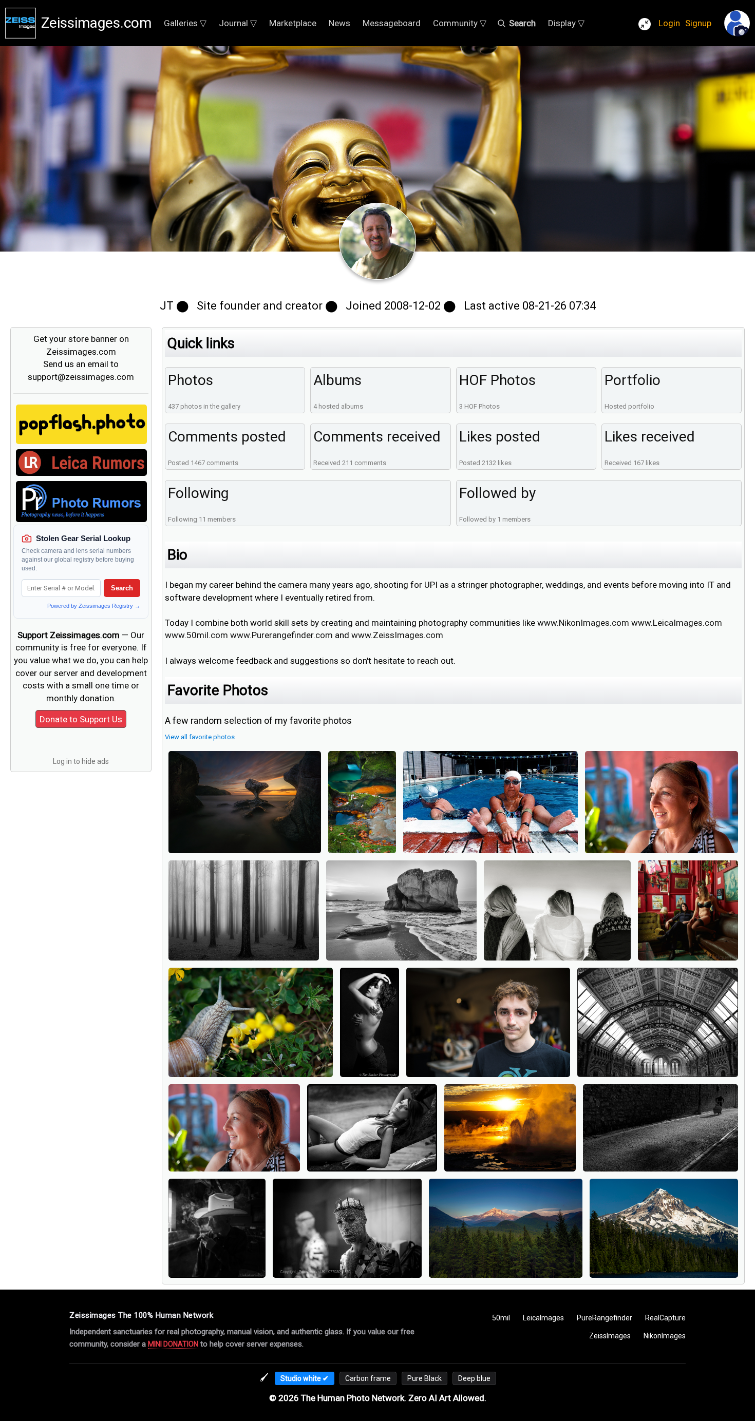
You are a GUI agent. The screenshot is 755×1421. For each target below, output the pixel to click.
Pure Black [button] (424, 1378)
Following (198, 493)
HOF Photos (497, 380)
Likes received (650, 436)
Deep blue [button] (474, 1378)
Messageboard (392, 23)
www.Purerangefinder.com (281, 635)
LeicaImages (543, 1318)
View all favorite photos (200, 737)
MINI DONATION (173, 1344)
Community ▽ (459, 23)
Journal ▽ (238, 23)
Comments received (377, 436)
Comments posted (227, 436)
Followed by (497, 493)
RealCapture (665, 1318)
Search (122, 588)
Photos (190, 380)
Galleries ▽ (185, 23)
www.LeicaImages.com (676, 623)
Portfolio (632, 380)
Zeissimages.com (96, 22)
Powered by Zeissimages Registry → (93, 606)
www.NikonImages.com (583, 623)
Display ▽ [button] (566, 23)
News (339, 23)
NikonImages (665, 1336)
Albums (337, 380)
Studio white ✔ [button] (304, 1378)
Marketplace (292, 23)
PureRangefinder (604, 1318)
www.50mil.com (196, 635)
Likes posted (499, 436)
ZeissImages (610, 1336)
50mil (501, 1318)
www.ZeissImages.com (397, 635)
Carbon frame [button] (368, 1378)
